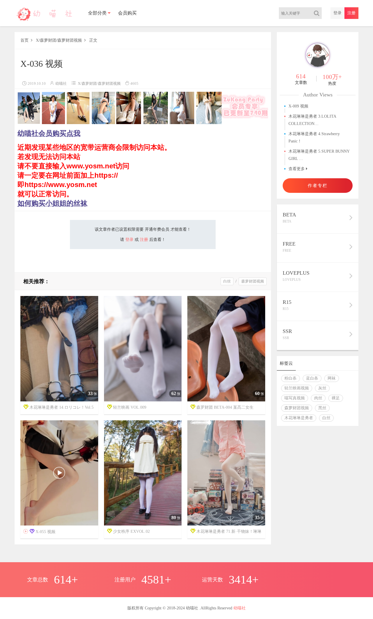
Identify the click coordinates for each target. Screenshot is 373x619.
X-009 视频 (298, 106)
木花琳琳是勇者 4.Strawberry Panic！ (314, 137)
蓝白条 (312, 378)
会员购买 (127, 12)
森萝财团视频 (69, 40)
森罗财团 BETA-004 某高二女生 (225, 407)
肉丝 (318, 398)
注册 (351, 13)
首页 (24, 40)
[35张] (226, 473)
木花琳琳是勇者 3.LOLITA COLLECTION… (312, 120)
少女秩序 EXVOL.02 (131, 531)
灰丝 (322, 388)
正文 (93, 40)
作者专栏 (318, 185)
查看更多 (297, 169)
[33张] (59, 349)
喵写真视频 (294, 398)
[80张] (143, 473)
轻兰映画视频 (296, 388)
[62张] (143, 349)
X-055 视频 (39, 531)
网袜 (332, 378)
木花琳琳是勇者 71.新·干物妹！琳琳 (228, 531)
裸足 (336, 398)
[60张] (226, 349)
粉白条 (290, 378)
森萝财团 (48, 40)
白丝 (227, 281)
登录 (337, 13)
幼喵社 (61, 83)
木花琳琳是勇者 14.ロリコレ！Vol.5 (61, 407)
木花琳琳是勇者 (298, 418)
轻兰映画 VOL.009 (129, 407)
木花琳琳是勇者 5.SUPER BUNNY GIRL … (318, 155)
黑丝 (322, 408)
